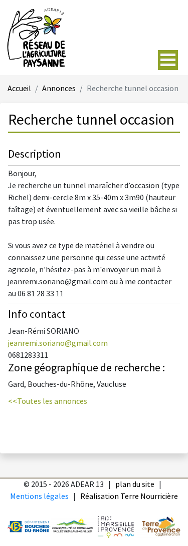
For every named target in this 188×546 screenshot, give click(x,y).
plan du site (134, 484)
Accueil (19, 89)
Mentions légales (39, 496)
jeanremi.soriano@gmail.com (58, 343)
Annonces (59, 89)
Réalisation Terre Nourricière (129, 496)
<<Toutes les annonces (47, 401)
